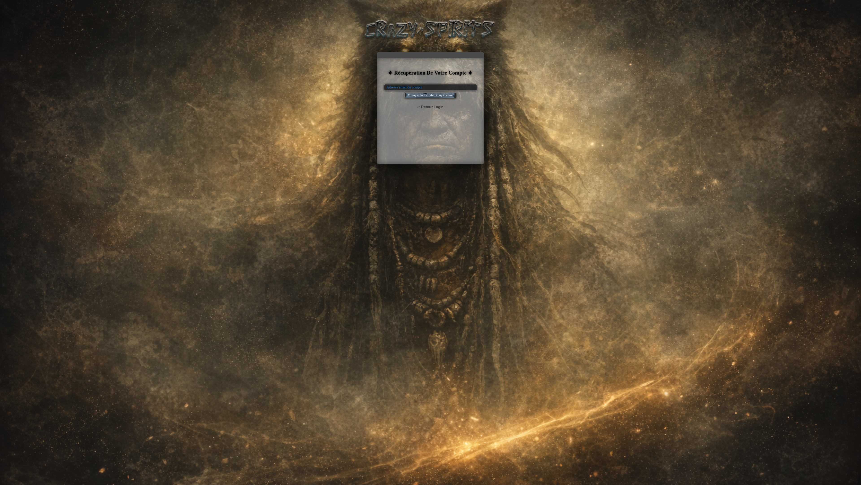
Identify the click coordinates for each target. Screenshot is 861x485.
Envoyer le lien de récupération (430, 95)
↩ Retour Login (430, 107)
